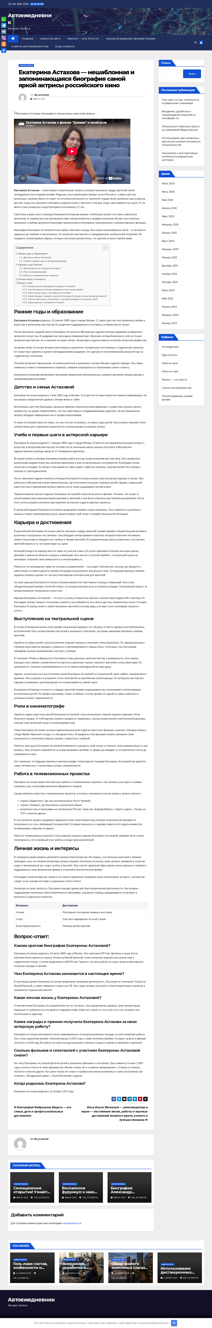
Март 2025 (168, 241)
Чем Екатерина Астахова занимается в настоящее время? (55, 289)
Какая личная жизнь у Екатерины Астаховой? (49, 293)
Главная (27, 38)
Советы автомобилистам (29, 46)
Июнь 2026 (168, 191)
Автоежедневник (31, 1299)
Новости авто (50, 38)
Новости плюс (170, 371)
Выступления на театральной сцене (41, 268)
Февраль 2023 (170, 315)
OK (174, 1323)
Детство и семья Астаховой (37, 257)
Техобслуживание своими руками (130, 38)
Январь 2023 (169, 323)
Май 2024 (167, 298)
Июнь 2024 (168, 290)
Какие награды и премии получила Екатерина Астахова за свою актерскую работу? (67, 296)
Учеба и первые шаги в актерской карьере (45, 261)
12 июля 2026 (73, 1273)
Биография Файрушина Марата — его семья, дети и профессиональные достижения (42, 1111)
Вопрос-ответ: (25, 283)
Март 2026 (168, 216)
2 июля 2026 (171, 1278)
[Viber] (4, 38)
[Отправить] (4, 50)
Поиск (166, 63)
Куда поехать (65, 46)
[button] (195, 42)
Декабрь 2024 (170, 265)
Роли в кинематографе (35, 272)
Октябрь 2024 (170, 282)
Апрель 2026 (169, 208)
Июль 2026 (168, 183)
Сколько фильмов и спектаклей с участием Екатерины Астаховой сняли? (63, 299)
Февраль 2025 (170, 249)
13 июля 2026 (24, 1273)
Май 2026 (167, 200)
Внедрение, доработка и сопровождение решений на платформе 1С (178, 115)
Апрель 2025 (169, 233)
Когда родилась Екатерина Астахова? (46, 302)
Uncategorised (26, 65)
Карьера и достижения (30, 264)
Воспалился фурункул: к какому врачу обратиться (80, 1192)
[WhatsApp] (4, 19)
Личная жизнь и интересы (31, 279)
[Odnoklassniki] (4, 44)
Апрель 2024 (169, 306)
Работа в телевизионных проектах (40, 275)
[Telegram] (4, 25)
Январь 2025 (169, 257)
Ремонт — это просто (83, 38)
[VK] (4, 32)
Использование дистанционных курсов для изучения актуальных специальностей (181, 141)
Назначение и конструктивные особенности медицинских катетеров (180, 156)
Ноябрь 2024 (169, 274)
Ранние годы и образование (32, 253)
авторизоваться (72, 1223)
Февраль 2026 (170, 224)
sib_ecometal (41, 95)
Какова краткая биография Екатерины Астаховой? (51, 286)
